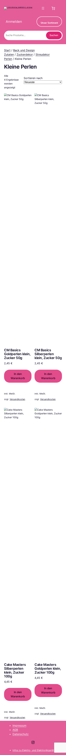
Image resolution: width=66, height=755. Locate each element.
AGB (15, 729)
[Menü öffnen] (43, 8)
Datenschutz (21, 734)
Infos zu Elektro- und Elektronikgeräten (35, 750)
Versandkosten (17, 399)
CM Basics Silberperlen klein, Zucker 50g (48, 354)
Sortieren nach (33, 78)
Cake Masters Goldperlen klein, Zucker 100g (48, 668)
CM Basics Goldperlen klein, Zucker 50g (17, 354)
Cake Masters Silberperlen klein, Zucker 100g (15, 670)
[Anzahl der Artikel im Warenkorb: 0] (53, 8)
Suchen (54, 35)
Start (7, 50)
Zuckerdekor (25, 54)
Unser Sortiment (49, 23)
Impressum (19, 725)
